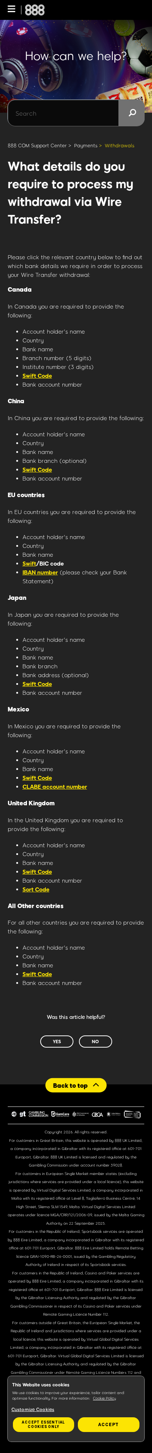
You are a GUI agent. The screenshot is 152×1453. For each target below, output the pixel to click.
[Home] (35, 9)
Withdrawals (119, 145)
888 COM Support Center (37, 145)
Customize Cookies (32, 1409)
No (95, 1041)
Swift (29, 563)
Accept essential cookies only (43, 1424)
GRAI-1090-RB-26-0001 (51, 1256)
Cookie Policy (104, 1398)
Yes (57, 1041)
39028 (116, 1165)
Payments (85, 145)
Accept (108, 1424)
